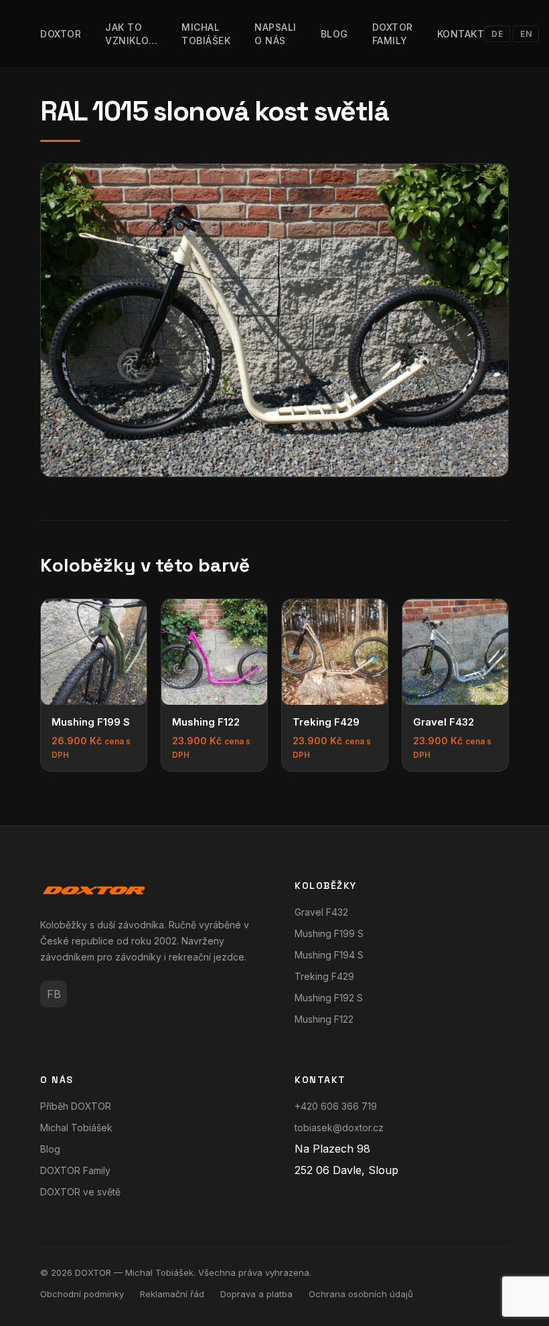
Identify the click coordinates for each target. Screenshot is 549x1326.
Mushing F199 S (329, 933)
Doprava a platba (256, 1294)
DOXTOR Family (75, 1170)
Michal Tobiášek (76, 1127)
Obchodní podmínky (82, 1294)
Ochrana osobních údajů (361, 1294)
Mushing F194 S (329, 955)
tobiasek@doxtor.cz (339, 1127)
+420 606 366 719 (336, 1106)
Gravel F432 (321, 912)
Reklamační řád (172, 1294)
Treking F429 (324, 976)
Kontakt (461, 33)
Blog (334, 33)
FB (54, 994)
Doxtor (60, 33)
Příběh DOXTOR (75, 1106)
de (497, 34)
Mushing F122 (324, 1019)
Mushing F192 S (329, 997)
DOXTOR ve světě (80, 1191)
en (526, 34)
